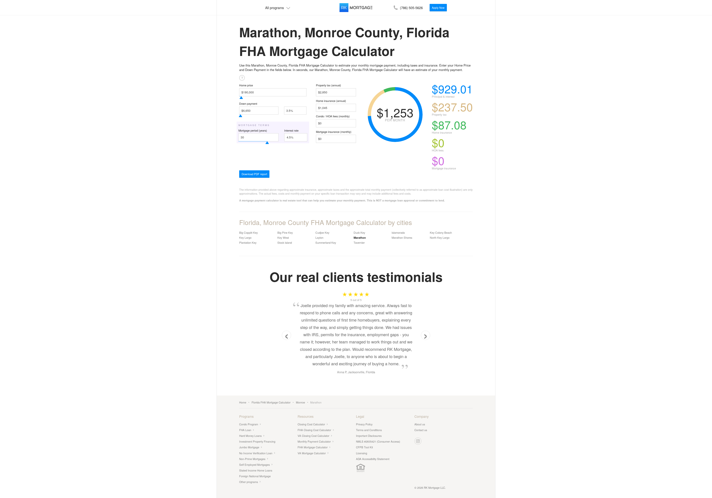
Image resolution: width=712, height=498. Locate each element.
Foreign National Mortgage (255, 476)
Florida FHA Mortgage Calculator (271, 402)
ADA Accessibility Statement (372, 459)
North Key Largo (439, 237)
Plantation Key (247, 242)
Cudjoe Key (322, 232)
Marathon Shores (402, 237)
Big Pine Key (285, 232)
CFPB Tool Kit (364, 447)
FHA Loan (245, 430)
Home (242, 402)
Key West (283, 237)
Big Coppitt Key (248, 232)
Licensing (361, 453)
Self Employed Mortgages (254, 464)
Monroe (300, 402)
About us (419, 424)
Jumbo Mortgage (249, 447)
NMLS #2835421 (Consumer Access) (378, 441)
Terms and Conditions (369, 430)
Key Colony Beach (441, 232)
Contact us (420, 430)
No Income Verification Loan (255, 453)
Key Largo (245, 237)
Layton (319, 237)
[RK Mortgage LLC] (355, 7)
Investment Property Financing (257, 441)
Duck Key (359, 232)
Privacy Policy (364, 424)
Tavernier (359, 242)
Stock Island (284, 242)
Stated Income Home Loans (255, 470)
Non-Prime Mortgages (252, 459)
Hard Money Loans (250, 436)
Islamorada (398, 232)
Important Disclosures (369, 436)
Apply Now (438, 7)
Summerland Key (325, 242)
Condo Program (248, 424)
